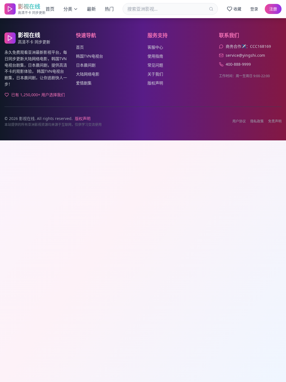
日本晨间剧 (86, 65)
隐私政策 (257, 121)
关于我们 (155, 74)
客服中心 (155, 47)
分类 (67, 9)
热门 (109, 9)
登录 (254, 8)
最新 (91, 9)
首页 (50, 9)
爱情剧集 (84, 83)
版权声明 (155, 83)
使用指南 (155, 56)
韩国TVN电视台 (89, 56)
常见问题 (155, 65)
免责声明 (275, 121)
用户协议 (239, 121)
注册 (273, 8)
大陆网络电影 (87, 74)
